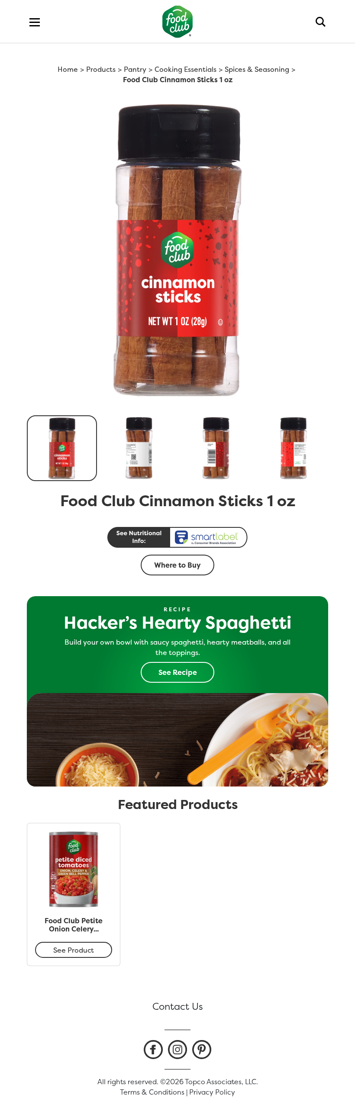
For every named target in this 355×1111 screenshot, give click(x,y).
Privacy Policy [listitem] (212, 1092)
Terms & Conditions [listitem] (152, 1092)
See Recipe (177, 672)
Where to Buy (177, 565)
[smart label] (177, 537)
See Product (73, 950)
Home (68, 69)
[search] (320, 22)
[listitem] (153, 1049)
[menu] (34, 22)
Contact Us (177, 1006)
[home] (177, 21)
